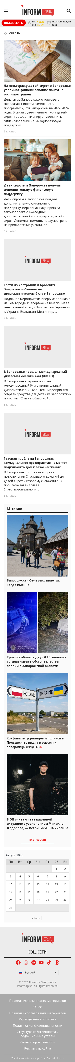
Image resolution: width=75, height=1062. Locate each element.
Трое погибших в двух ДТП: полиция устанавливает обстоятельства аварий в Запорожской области (36, 661)
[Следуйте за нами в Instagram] (26, 963)
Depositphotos (55, 1058)
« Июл (36, 918)
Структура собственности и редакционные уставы (37, 1034)
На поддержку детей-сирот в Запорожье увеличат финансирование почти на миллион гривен (37, 90)
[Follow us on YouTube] (41, 963)
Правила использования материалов (37, 1001)
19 (29, 892)
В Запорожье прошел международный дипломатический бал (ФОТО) (35, 374)
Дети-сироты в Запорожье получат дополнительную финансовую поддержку (33, 189)
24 (10, 900)
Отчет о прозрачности (37, 1042)
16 (65, 884)
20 (38, 892)
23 (65, 892)
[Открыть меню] (6, 11)
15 (56, 884)
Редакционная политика (37, 1019)
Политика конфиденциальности (37, 1025)
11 (20, 884)
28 (47, 900)
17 (10, 892)
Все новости (37, 839)
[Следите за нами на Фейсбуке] (18, 963)
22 (56, 892)
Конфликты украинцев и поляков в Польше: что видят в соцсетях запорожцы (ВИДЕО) (35, 742)
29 (56, 900)
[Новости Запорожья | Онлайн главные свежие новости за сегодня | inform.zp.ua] (37, 11)
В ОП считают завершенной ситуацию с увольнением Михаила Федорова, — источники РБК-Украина (37, 823)
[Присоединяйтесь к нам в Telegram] (33, 963)
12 (29, 884)
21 (47, 892)
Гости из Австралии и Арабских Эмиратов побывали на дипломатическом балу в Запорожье (34, 289)
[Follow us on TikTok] (49, 963)
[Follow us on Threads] (56, 963)
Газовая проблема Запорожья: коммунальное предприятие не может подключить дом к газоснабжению (35, 462)
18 (20, 892)
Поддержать (13, 23)
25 (20, 900)
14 (47, 884)
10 (10, 884)
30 (65, 900)
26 (29, 900)
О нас (37, 1007)
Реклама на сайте (37, 1048)
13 (38, 884)
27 (38, 900)
